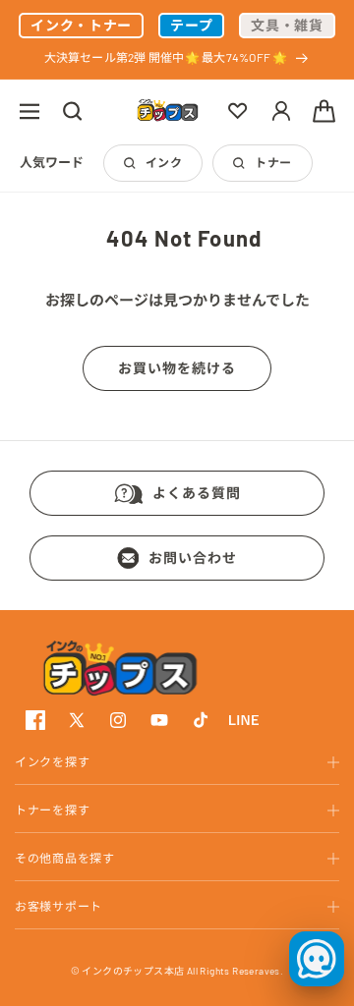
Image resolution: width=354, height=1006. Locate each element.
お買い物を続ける (177, 368)
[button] (29, 111)
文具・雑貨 (287, 25)
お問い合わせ (192, 557)
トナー (273, 162)
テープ (191, 25)
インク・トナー (81, 25)
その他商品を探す (65, 858)
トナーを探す (52, 809)
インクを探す (52, 761)
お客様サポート (58, 906)
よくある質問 (196, 492)
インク (164, 162)
